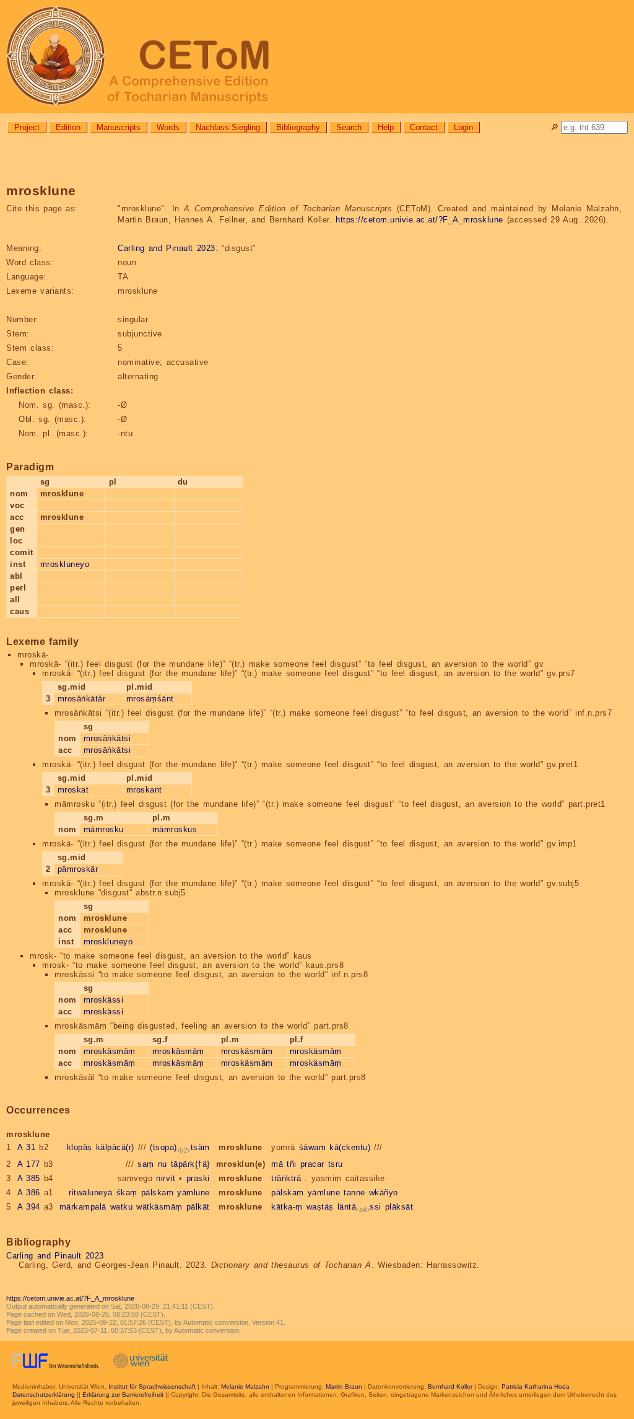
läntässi (359, 1206)
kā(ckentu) (349, 1147)
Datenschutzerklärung (43, 1394)
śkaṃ (126, 1192)
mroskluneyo (65, 564)
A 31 (26, 1147)
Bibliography (298, 127)
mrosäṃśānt (150, 698)
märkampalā (82, 1206)
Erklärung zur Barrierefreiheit (122, 1394)
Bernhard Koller (450, 1386)
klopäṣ (79, 1147)
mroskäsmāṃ (110, 1051)
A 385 (28, 1178)
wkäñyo (383, 1192)
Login (463, 127)
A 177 (28, 1164)
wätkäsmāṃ (159, 1206)
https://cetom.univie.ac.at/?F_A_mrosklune (419, 219)
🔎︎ (554, 127)
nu (162, 1164)
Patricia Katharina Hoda (536, 1386)
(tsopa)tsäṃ (180, 1147)
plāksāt (399, 1206)
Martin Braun (344, 1386)
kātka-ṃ (287, 1206)
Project (27, 127)
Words (168, 127)
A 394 (28, 1206)
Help (386, 127)
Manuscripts (119, 127)
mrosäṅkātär (82, 698)
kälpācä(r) (115, 1147)
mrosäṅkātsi (107, 738)
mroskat (73, 789)
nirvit (165, 1178)
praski (198, 1178)
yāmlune (193, 1192)
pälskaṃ (157, 1192)
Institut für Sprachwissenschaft (152, 1386)
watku (121, 1206)
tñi (292, 1164)
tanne (354, 1192)
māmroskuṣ (175, 829)
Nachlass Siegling (228, 127)
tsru (335, 1164)
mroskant (144, 789)
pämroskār (78, 869)
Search (349, 127)
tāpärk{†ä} (190, 1164)
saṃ (145, 1164)
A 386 (28, 1192)
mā (277, 1164)
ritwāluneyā (91, 1192)
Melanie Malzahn (245, 1386)
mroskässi (104, 999)
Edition (68, 127)
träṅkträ (286, 1178)
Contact (424, 127)
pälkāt (198, 1206)
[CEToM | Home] (317, 56)
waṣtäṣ (320, 1206)
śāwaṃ (312, 1147)
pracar (312, 1164)
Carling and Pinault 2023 (166, 248)
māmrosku (104, 829)
